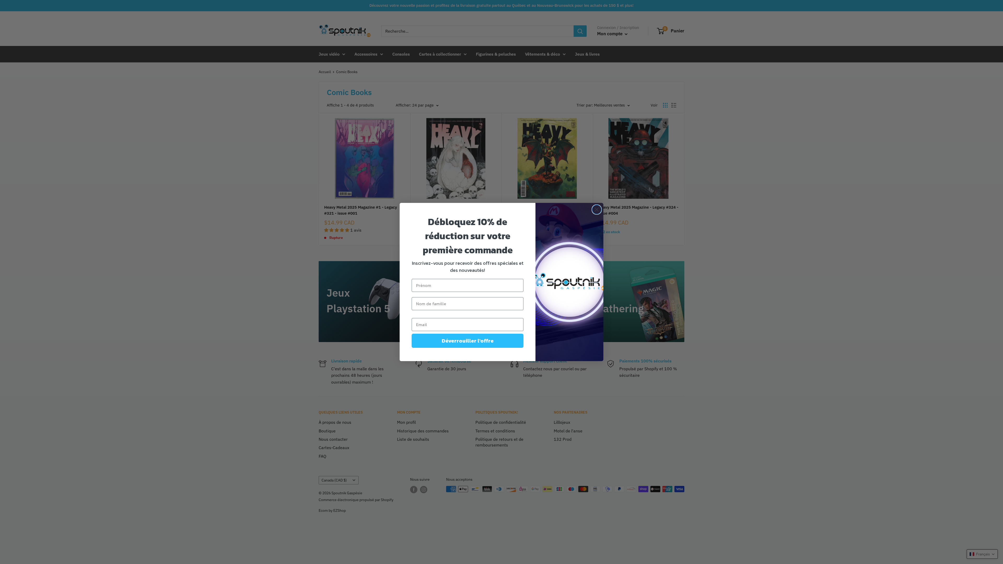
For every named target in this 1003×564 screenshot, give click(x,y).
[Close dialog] (596, 209)
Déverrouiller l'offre (468, 341)
